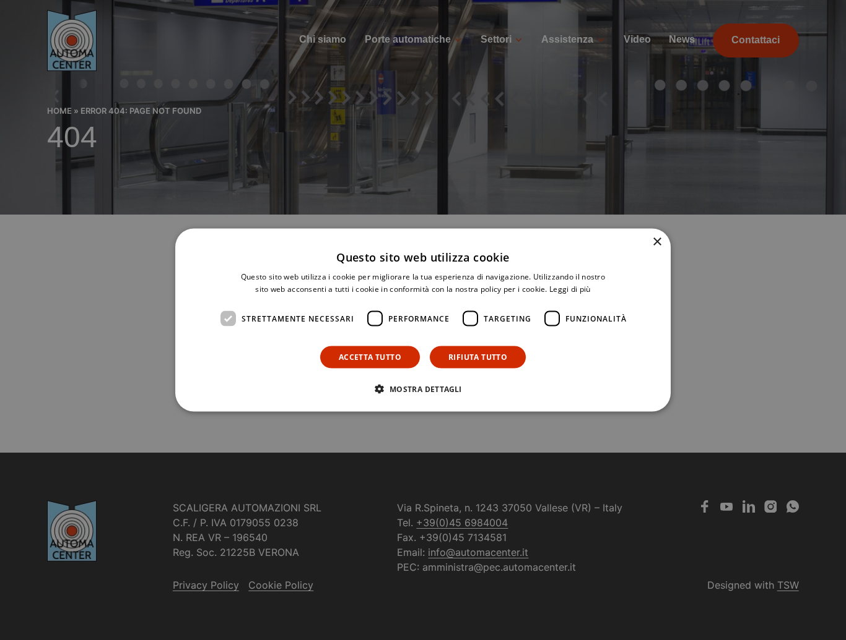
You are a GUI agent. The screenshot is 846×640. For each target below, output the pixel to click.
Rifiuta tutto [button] (477, 357)
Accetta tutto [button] (370, 357)
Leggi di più (570, 288)
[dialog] (423, 320)
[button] (422, 389)
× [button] (656, 241)
